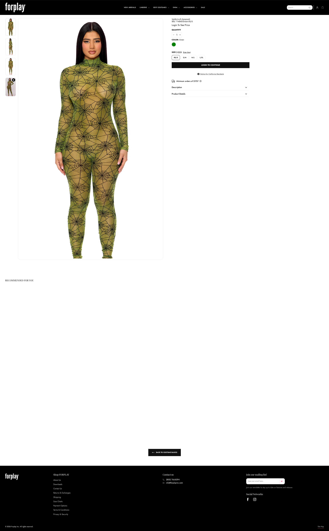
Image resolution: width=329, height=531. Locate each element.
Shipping (57, 497)
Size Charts (57, 501)
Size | (181, 52)
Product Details (178, 93)
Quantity (176, 30)
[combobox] (300, 7)
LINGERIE (143, 7)
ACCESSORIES (189, 7)
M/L (193, 57)
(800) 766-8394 (173, 479)
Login (174, 25)
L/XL (201, 57)
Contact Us (57, 488)
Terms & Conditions (61, 510)
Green (174, 44)
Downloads (57, 484)
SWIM (175, 7)
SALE (203, 7)
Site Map (321, 526)
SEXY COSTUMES (160, 7)
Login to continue (210, 65)
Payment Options (60, 505)
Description (177, 87)
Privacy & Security (60, 514)
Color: (178, 40)
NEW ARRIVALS (130, 7)
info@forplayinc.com (174, 482)
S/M (184, 57)
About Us (57, 480)
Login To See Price (16, 424)
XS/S (176, 57)
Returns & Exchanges (61, 492)
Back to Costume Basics (166, 452)
